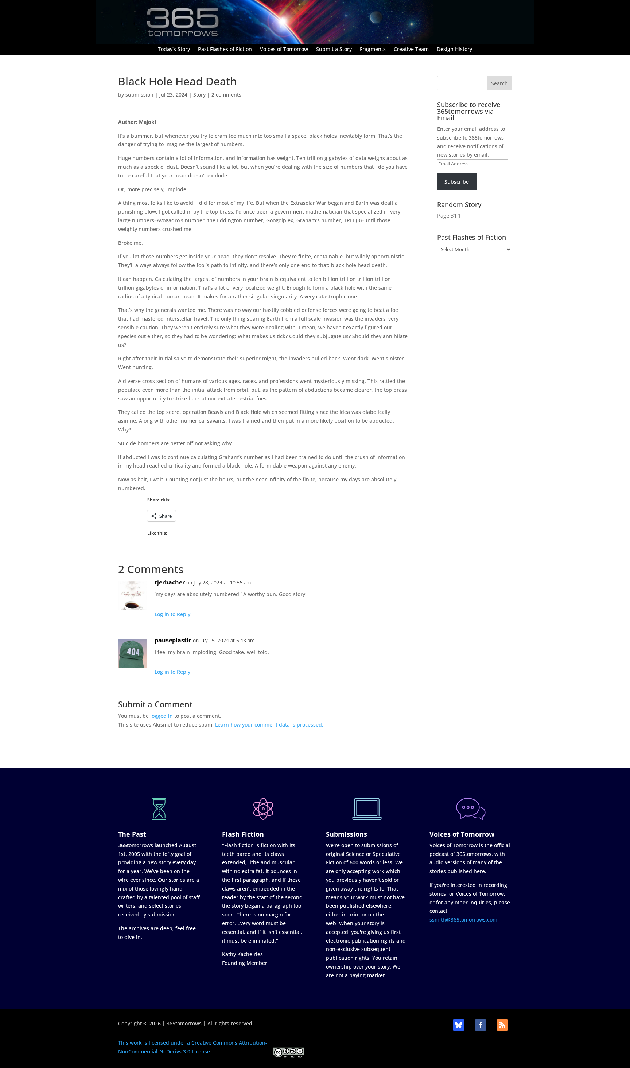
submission (139, 94)
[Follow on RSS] (502, 1025)
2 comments (226, 94)
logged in (161, 715)
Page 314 (448, 215)
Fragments (373, 49)
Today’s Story (174, 49)
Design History (454, 49)
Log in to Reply (172, 614)
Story (199, 94)
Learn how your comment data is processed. (269, 724)
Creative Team (411, 49)
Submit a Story (334, 49)
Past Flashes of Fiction (225, 49)
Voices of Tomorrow (284, 49)
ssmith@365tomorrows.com (463, 919)
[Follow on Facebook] (480, 1025)
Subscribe (456, 181)
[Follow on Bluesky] (458, 1025)
